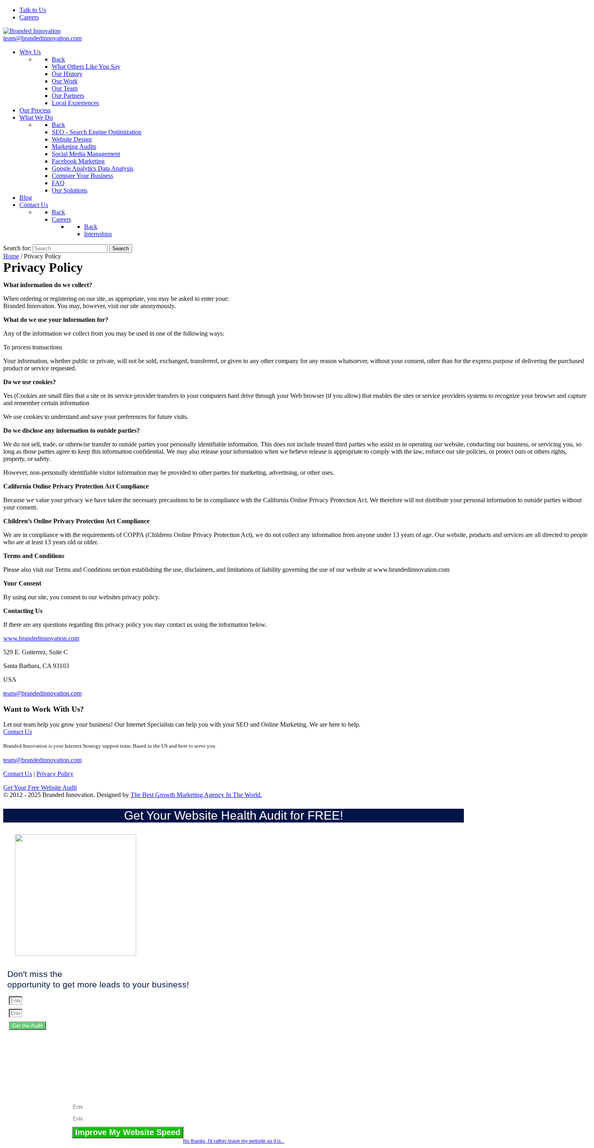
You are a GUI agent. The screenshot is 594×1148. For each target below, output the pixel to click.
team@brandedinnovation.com (42, 38)
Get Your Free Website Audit (40, 787)
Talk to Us (32, 9)
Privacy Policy (55, 773)
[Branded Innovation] (32, 30)
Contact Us (17, 731)
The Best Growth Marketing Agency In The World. (196, 794)
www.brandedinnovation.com (41, 638)
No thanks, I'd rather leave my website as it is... (233, 1141)
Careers (29, 17)
